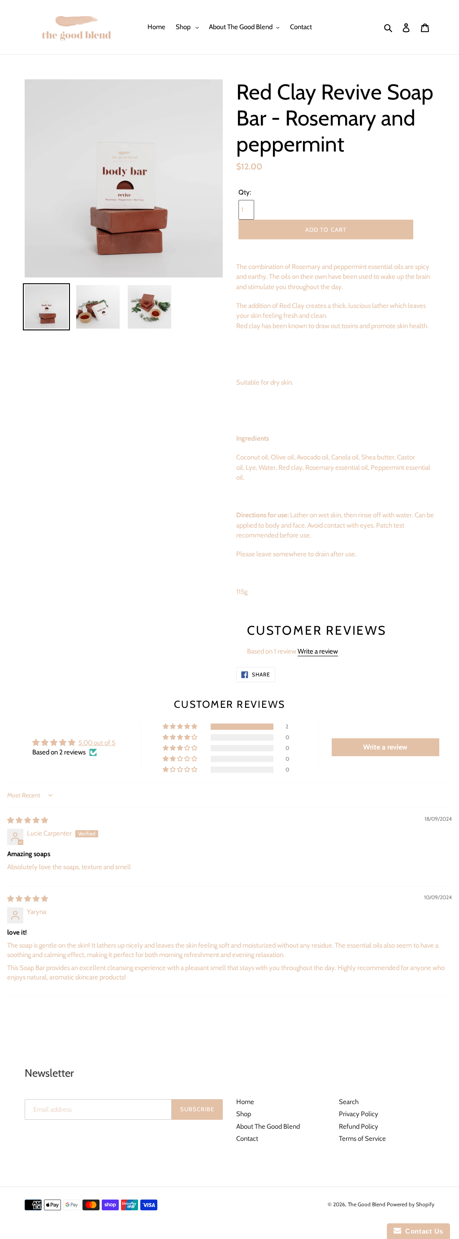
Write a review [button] (385, 747)
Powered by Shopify (410, 1204)
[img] (27, 820)
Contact (247, 1139)
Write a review (318, 651)
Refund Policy (358, 1126)
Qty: (244, 192)
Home (245, 1102)
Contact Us (422, 1231)
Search (349, 1102)
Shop (243, 1114)
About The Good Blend (268, 1126)
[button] (181, 726)
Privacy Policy (358, 1114)
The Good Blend (367, 1204)
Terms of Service (362, 1139)
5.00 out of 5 (96, 743)
